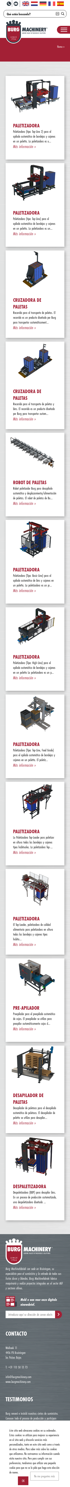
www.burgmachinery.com (18, 1381)
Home (60, 46)
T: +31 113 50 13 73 (16, 1367)
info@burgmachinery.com (18, 1376)
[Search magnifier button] (62, 13)
